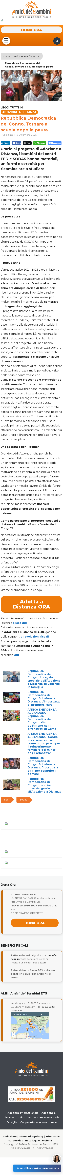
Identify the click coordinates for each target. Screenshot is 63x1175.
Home (6, 56)
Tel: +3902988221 (46, 1006)
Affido (21, 1117)
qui (16, 655)
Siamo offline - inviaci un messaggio (37, 1168)
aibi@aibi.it (17, 1010)
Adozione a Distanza (26, 56)
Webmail (47, 1140)
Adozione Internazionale (23, 1112)
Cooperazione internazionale (38, 1122)
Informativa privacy (31, 1136)
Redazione (10, 1136)
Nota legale (32, 1140)
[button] (6, 41)
